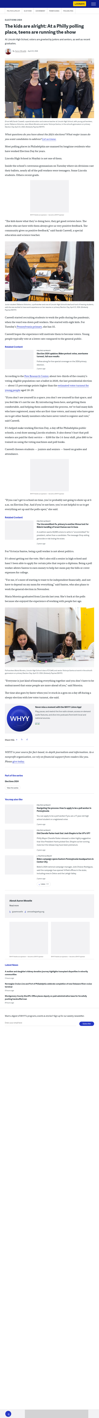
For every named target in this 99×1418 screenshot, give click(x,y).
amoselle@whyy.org (35, 911)
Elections (28, 11)
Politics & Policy (13, 11)
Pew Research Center (36, 376)
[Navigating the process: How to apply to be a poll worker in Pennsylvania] (19, 815)
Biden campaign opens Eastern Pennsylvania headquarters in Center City (65, 860)
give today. (19, 761)
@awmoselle (17, 911)
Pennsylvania (54, 11)
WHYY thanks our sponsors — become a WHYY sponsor (47, 215)
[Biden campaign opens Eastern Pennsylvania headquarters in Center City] (19, 871)
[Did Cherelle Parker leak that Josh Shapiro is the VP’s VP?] (19, 841)
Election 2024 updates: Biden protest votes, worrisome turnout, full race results (62, 355)
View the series (12, 788)
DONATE (80, 3)
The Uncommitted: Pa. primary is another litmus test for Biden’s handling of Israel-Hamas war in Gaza (63, 525)
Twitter (21, 739)
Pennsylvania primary (29, 326)
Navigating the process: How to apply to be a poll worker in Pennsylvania (64, 809)
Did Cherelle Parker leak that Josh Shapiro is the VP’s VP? (63, 833)
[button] (8, 1414)
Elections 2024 (13, 19)
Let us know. (49, 139)
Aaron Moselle (20, 51)
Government (40, 11)
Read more (14, 905)
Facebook (16, 739)
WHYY (9, 4)
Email (27, 739)
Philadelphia (68, 11)
